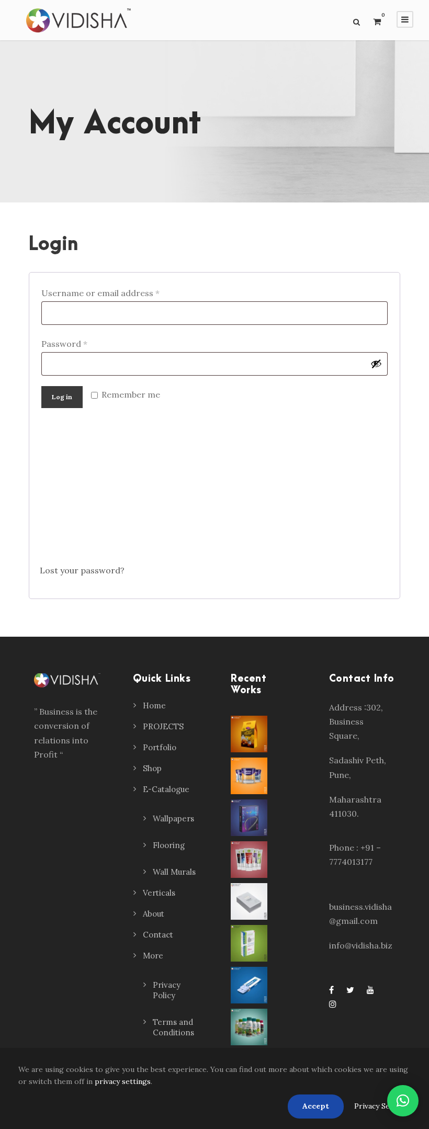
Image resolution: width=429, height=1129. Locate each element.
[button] (403, 1100)
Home (154, 705)
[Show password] (376, 363)
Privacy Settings (382, 1106)
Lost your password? (82, 570)
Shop (152, 768)
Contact (158, 935)
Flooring (169, 845)
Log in (62, 397)
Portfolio (159, 747)
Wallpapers (173, 818)
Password (66, 345)
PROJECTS (163, 726)
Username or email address (102, 294)
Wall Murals (174, 872)
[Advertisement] (214, 490)
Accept (315, 1106)
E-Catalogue (166, 789)
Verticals (159, 893)
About (153, 914)
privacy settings (123, 1081)
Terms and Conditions (173, 1027)
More (153, 956)
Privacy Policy (166, 990)
